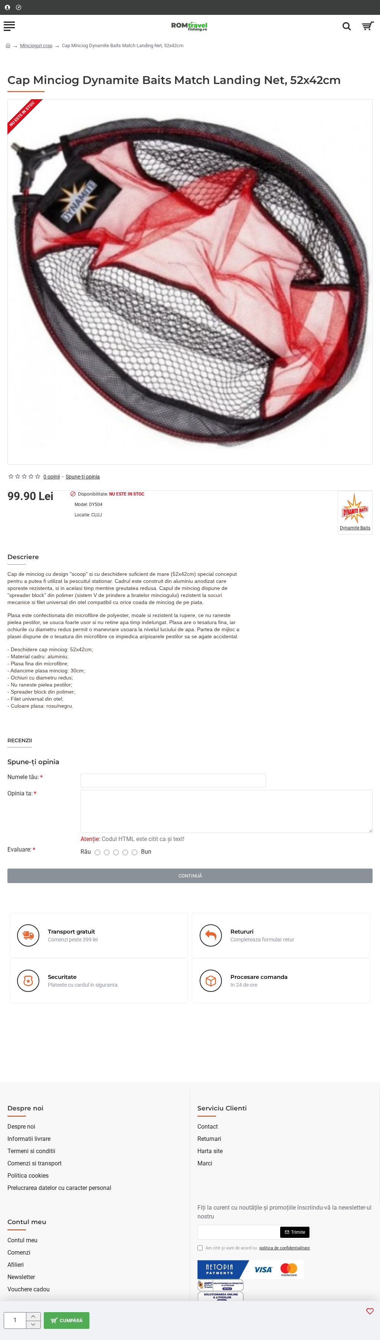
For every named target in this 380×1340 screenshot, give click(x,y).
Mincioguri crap (36, 45)
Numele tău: (23, 777)
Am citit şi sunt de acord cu (257, 1248)
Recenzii (19, 740)
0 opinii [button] (51, 477)
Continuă (190, 876)
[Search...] (346, 26)
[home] (8, 45)
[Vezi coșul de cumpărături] (368, 26)
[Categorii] (9, 26)
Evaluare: (19, 849)
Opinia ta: (20, 793)
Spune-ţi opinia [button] (83, 477)
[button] (370, 1311)
